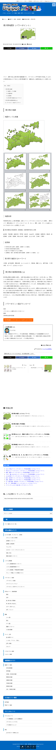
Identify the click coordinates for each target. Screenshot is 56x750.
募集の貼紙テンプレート (11, 556)
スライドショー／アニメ (11, 583)
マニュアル (8, 546)
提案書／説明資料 (10, 543)
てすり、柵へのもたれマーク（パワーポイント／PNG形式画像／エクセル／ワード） (25, 474)
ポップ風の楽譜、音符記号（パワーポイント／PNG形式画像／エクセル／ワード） (25, 481)
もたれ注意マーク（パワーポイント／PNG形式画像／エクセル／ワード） (23, 476)
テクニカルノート (9, 715)
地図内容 (9, 93)
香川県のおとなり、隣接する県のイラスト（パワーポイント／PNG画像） (31, 434)
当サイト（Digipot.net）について (47, 1)
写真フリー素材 (8, 705)
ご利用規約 (30, 1)
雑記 (6, 729)
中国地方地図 (9, 683)
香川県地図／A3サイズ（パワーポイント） (23, 444)
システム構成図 (8, 560)
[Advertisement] (28, 63)
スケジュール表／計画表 (11, 537)
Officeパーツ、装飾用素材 (11, 591)
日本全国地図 (9, 668)
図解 (6, 614)
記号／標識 (8, 643)
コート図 (8, 617)
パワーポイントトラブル (11, 721)
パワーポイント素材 (9, 577)
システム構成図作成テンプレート (14, 563)
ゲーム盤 (8, 623)
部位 (7, 620)
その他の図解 (9, 629)
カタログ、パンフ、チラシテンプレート (15, 549)
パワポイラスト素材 (9, 651)
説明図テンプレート (10, 540)
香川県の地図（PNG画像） (19, 424)
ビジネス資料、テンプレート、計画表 (13, 534)
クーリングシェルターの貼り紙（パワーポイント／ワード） (19, 485)
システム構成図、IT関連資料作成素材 (14, 569)
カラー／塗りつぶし (10, 606)
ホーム (5, 19)
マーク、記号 (8, 634)
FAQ (25, 1)
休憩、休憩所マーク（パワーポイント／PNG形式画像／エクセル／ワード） (23, 479)
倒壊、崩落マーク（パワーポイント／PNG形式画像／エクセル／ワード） (23, 472)
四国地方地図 (26, 19)
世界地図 (8, 671)
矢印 (7, 597)
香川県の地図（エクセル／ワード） (21, 413)
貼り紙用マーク (9, 637)
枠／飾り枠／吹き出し (11, 603)
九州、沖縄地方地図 (10, 689)
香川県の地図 (8, 89)
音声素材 (7, 702)
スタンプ (8, 646)
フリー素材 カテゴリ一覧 (10, 524)
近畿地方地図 (9, 680)
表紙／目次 (8, 552)
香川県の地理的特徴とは (11, 100)
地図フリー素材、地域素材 (15, 19)
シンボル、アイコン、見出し (12, 640)
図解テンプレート (10, 626)
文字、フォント (9, 609)
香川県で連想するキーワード (14, 98)
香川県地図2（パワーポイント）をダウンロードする (18, 320)
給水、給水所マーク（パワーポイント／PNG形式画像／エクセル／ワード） (23, 477)
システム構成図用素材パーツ (12, 566)
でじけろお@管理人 (47, 349)
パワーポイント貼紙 (10, 580)
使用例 (8, 95)
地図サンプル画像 (11, 91)
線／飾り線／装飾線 (10, 600)
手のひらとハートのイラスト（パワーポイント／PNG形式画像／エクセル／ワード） (25, 470)
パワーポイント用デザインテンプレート (15, 586)
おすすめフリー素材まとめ (12, 732)
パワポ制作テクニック (11, 724)
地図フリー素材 (8, 665)
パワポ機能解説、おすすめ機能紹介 (14, 718)
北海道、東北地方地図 (11, 674)
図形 (7, 594)
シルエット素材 (8, 654)
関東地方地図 (9, 677)
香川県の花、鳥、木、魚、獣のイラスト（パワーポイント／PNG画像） (30, 455)
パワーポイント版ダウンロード (13, 102)
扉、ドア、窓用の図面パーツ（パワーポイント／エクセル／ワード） (21, 483)
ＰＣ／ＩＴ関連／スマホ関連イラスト (15, 572)
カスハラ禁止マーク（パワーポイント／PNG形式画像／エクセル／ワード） (23, 468)
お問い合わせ (36, 1)
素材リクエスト (20, 1)
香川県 (33, 19)
